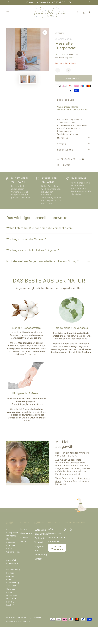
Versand (72, 58)
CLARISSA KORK (63, 39)
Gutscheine (40, 530)
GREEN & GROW (19, 617)
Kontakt (38, 558)
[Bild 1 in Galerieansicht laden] (23, 79)
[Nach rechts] (89, 2)
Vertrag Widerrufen (57, 547)
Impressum (53, 541)
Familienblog (41, 554)
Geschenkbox (41, 534)
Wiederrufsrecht (56, 537)
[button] (77, 12)
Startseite (59, 33)
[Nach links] (8, 2)
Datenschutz (54, 533)
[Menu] (7, 12)
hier (57, 484)
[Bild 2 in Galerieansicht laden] (32, 79)
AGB (50, 529)
